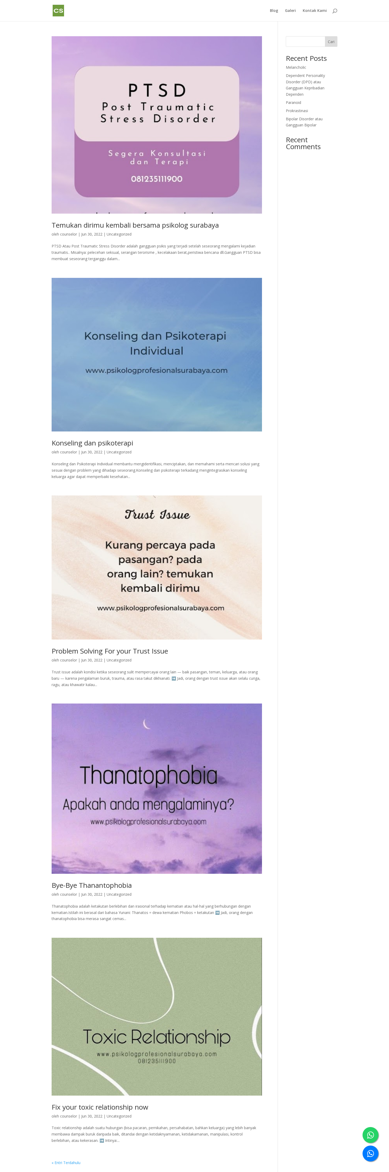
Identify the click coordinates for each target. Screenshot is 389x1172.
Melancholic (296, 67)
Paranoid (293, 102)
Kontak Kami (315, 11)
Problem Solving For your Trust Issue (110, 651)
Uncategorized (119, 234)
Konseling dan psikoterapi (92, 443)
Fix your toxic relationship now (100, 1107)
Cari (331, 41)
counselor (68, 234)
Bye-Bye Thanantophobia (92, 885)
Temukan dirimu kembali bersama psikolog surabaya (135, 225)
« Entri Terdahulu (66, 1162)
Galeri (290, 11)
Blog (274, 11)
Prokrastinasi (297, 110)
